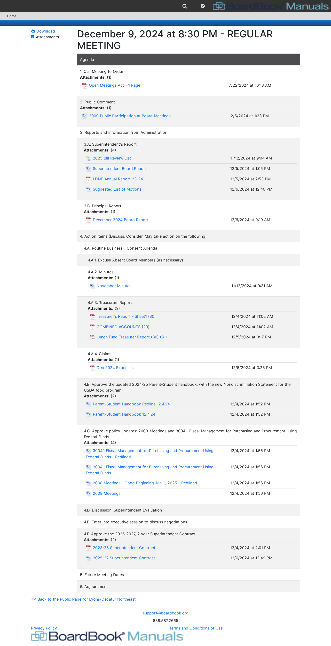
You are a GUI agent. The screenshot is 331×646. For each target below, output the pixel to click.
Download (45, 31)
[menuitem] (185, 6)
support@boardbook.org (166, 613)
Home (11, 16)
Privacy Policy (44, 628)
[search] (185, 6)
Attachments (47, 36)
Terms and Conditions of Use (196, 628)
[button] (203, 6)
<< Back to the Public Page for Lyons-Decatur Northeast (83, 599)
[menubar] (165, 6)
